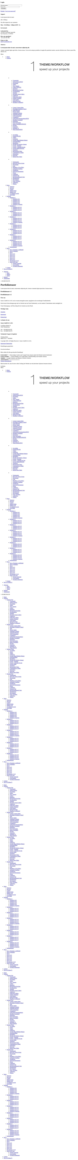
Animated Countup (14, 631)
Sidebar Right (10, 704)
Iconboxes (12, 654)
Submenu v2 (13, 646)
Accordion (12, 650)
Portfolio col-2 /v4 (14, 731)
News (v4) (9, 770)
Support (5, 277)
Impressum (3, 314)
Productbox (12, 669)
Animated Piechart (14, 632)
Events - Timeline (14, 661)
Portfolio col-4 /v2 (14, 723)
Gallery (11, 608)
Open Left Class (11, 775)
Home (5, 597)
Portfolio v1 (9, 711)
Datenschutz (4, 317)
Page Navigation (14, 641)
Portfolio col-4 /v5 (14, 741)
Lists (11, 679)
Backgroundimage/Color (16, 690)
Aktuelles (3, 312)
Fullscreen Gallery (14, 617)
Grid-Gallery (13, 620)
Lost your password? (10, 11)
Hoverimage (13, 693)
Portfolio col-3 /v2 (14, 722)
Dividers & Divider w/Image (17, 660)
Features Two (10, 624)
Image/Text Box (14, 621)
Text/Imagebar (13, 612)
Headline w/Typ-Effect (15, 680)
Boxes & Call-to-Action (15, 676)
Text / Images (13, 606)
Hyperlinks (12, 604)
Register (3, 11)
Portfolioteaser (10, 760)
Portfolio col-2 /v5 (14, 738)
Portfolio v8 (9, 753)
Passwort (3, 6)
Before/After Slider (14, 672)
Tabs (11, 628)
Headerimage (13, 691)
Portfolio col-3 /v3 (14, 727)
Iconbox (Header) (14, 619)
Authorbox (12, 695)
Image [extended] (14, 642)
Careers (8, 702)
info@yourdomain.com (6, 41)
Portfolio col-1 (13, 712)
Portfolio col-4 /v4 (14, 734)
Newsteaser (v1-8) (11, 774)
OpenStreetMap (13, 657)
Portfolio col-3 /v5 (14, 739)
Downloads (12, 678)
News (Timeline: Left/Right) (13, 763)
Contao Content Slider (15, 625)
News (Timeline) (11, 764)
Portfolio (6, 709)
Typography (13, 601)
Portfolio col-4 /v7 (14, 752)
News (5, 761)
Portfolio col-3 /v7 (14, 750)
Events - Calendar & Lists (16, 663)
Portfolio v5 (9, 737)
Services (9, 701)
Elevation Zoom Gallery (15, 614)
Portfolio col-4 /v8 (14, 757)
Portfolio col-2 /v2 (14, 720)
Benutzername (4, 5)
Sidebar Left (10, 705)
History (8, 274)
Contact (5, 781)
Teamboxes (12, 683)
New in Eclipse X (8, 782)
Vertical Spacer (13, 602)
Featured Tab (13, 689)
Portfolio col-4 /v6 (14, 746)
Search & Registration (15, 684)
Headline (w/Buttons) (15, 623)
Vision (8, 275)
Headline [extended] (15, 638)
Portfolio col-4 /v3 (14, 728)
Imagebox (12, 609)
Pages (5, 698)
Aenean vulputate (14, 776)
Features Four (10, 674)
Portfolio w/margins (14, 717)
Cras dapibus (13, 778)
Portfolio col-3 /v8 (14, 756)
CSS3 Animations (14, 634)
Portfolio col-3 (13, 715)
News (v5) (9, 771)
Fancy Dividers (13, 694)
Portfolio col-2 (13, 713)
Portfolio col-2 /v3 (14, 726)
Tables (11, 605)
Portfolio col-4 (13, 716)
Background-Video (14, 667)
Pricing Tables (13, 630)
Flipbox (11, 697)
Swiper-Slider (13, 664)
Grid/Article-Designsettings (16, 636)
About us (6, 271)
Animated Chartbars (14, 682)
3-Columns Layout (11, 706)
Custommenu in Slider (15, 668)
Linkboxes (12, 616)
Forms (11, 652)
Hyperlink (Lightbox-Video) (16, 627)
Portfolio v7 (9, 748)
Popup (11, 686)
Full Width (9, 708)
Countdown (12, 635)
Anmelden (3, 8)
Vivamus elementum (15, 779)
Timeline (12, 613)
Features (6, 598)
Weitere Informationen (6, 361)
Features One (10, 599)
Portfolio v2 (9, 719)
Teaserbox (12, 665)
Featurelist (12, 645)
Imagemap (12, 639)
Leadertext (12, 687)
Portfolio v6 (9, 742)
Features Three (10, 649)
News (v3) (9, 768)
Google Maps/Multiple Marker (17, 656)
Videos (11, 653)
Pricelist (12, 643)
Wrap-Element (13, 647)
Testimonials (7, 278)
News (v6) (9, 772)
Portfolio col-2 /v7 (14, 749)
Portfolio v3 (9, 724)
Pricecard (12, 671)
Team (8, 273)
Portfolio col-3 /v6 (14, 745)
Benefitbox (12, 658)
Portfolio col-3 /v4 (14, 733)
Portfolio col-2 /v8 (14, 754)
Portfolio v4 (9, 730)
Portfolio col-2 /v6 (14, 744)
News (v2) (9, 767)
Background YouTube (15, 610)
